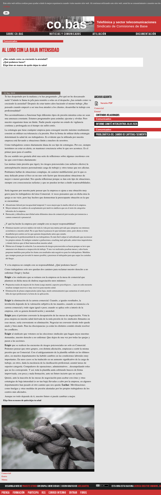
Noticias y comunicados (65, 34)
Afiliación (99, 34)
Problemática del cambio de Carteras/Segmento (121, 134)
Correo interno (57, 493)
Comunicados (10, 41)
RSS (43, 493)
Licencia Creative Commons (146, 486)
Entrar (73, 493)
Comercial (99, 108)
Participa (33, 493)
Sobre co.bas (14, 34)
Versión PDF (106, 103)
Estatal (97, 111)
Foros (83, 493)
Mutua (4, 479)
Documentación (146, 34)
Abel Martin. (83, 486)
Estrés (4, 476)
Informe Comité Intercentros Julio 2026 (116, 124)
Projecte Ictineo (29, 486)
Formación (19, 493)
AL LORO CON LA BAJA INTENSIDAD (30, 50)
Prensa (6, 493)
